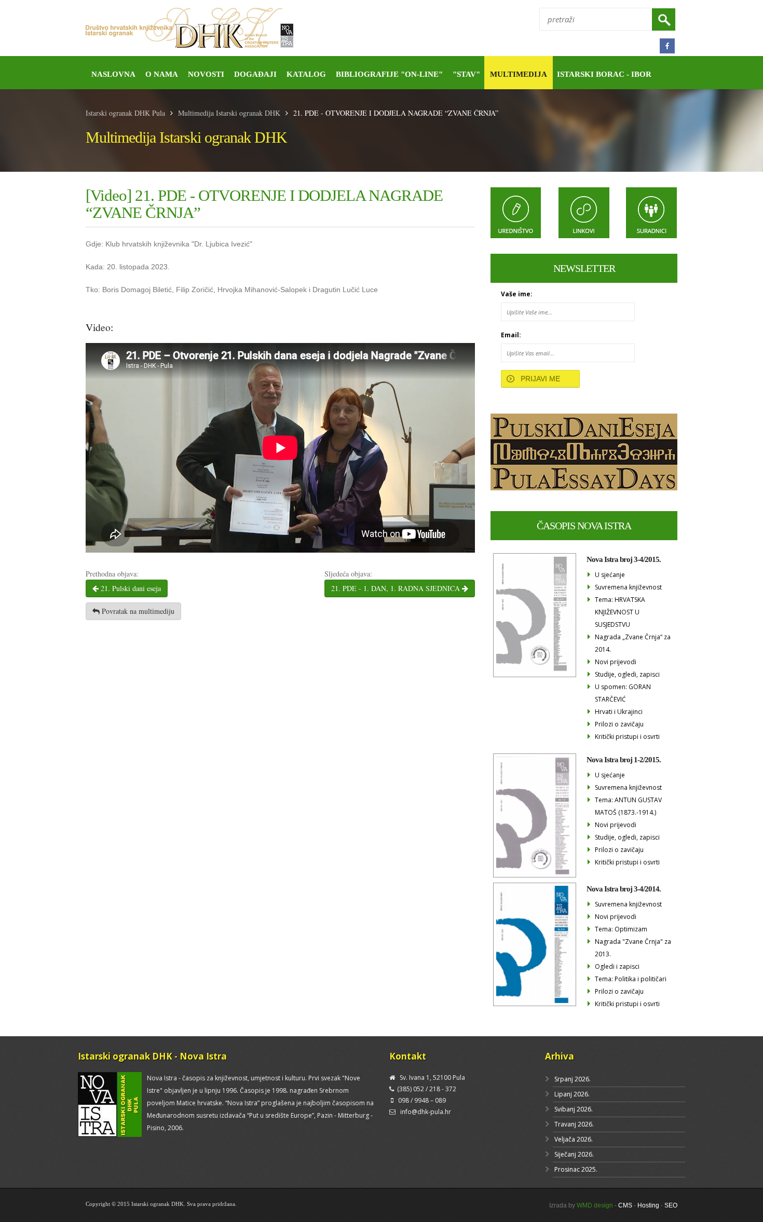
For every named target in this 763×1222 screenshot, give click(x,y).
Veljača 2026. (573, 1139)
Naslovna (113, 74)
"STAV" (466, 74)
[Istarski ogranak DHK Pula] (230, 28)
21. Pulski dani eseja (130, 588)
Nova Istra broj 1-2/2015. (624, 760)
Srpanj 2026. (572, 1079)
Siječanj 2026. (574, 1154)
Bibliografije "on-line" (389, 74)
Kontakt (407, 1056)
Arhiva (559, 1056)
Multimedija (518, 74)
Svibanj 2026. (573, 1109)
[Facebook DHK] (667, 45)
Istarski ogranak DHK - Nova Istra (152, 1056)
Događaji (255, 74)
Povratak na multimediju (137, 611)
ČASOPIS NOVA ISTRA (584, 525)
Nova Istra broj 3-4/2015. (624, 559)
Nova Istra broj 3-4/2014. (624, 889)
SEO (670, 1205)
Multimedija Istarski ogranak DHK (229, 113)
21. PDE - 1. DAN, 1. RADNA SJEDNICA (396, 588)
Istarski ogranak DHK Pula (125, 113)
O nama (161, 74)
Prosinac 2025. (575, 1169)
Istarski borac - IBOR (604, 74)
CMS (625, 1205)
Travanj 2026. (574, 1124)
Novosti (206, 74)
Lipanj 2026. (572, 1094)
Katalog (306, 74)
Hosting (648, 1205)
